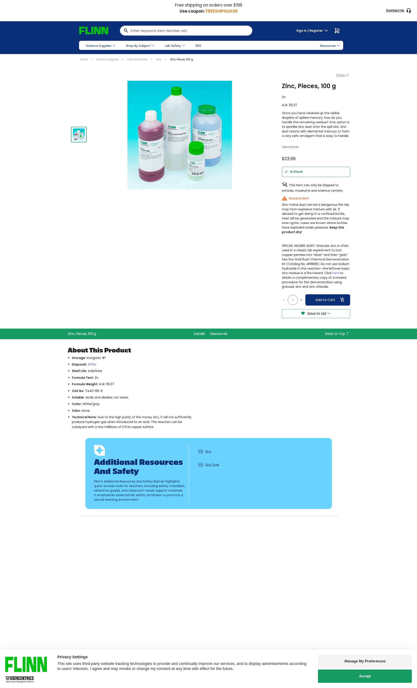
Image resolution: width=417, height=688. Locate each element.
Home (84, 59)
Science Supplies (98, 46)
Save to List (316, 313)
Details (199, 333)
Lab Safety (173, 46)
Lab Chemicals (137, 59)
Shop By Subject (138, 46)
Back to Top (335, 333)
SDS (198, 46)
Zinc (159, 59)
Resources (218, 333)
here (336, 273)
